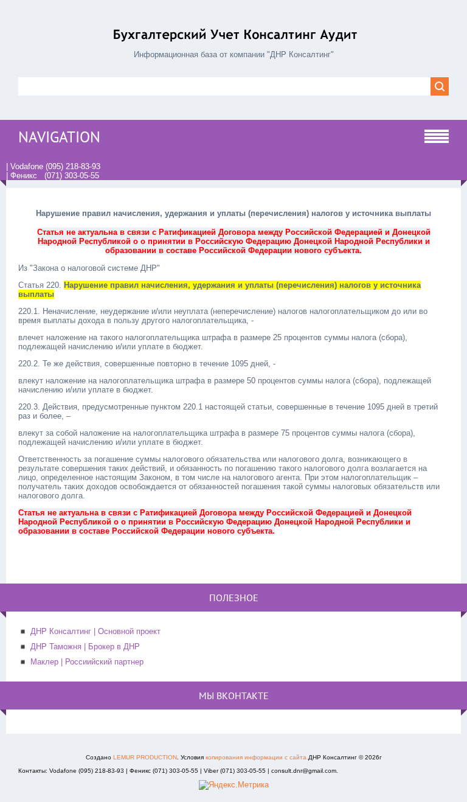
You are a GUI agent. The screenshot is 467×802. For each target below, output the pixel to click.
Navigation (59, 137)
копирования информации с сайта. (257, 757)
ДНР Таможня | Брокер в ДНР (85, 646)
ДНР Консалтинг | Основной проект (95, 631)
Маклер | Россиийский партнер (87, 661)
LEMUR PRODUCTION (145, 757)
